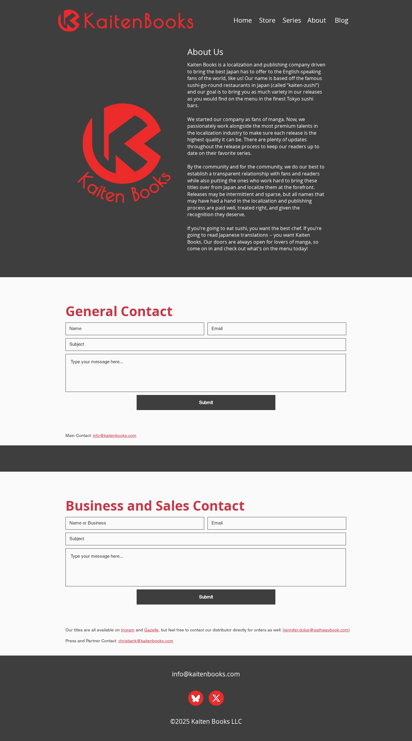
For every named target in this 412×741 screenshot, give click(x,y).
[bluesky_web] (195, 698)
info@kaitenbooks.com (206, 674)
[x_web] (216, 698)
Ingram (128, 629)
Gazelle (151, 629)
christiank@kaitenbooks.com (146, 640)
